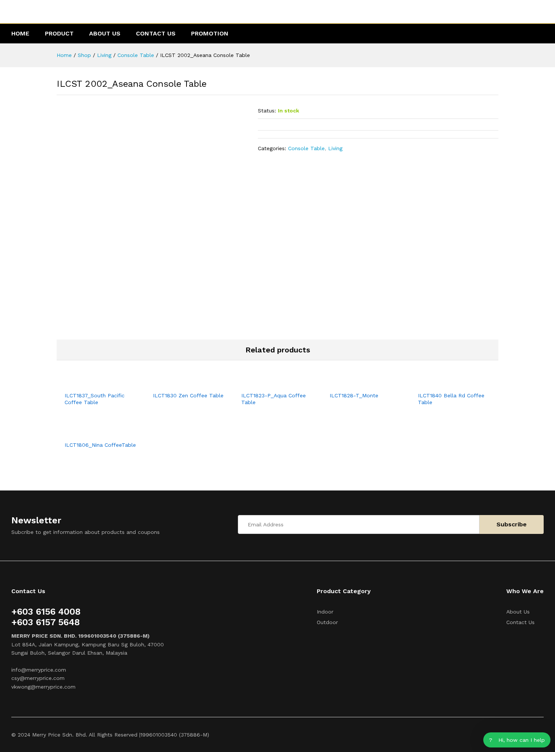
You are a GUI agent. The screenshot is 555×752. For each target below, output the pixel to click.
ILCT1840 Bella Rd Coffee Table (451, 398)
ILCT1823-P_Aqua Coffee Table (273, 398)
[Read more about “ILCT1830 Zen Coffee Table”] (180, 383)
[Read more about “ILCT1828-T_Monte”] (357, 383)
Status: (267, 111)
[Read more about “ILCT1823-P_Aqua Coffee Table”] (268, 383)
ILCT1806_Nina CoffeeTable (100, 445)
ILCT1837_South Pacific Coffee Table (95, 398)
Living (335, 148)
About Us (104, 34)
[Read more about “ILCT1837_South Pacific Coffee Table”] (92, 383)
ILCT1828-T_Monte (354, 395)
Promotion (209, 34)
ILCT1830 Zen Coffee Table (188, 395)
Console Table (306, 148)
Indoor (325, 612)
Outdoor (327, 622)
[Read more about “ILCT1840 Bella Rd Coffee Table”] (445, 383)
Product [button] (59, 34)
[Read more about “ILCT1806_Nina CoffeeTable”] (92, 432)
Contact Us (156, 34)
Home (20, 34)
